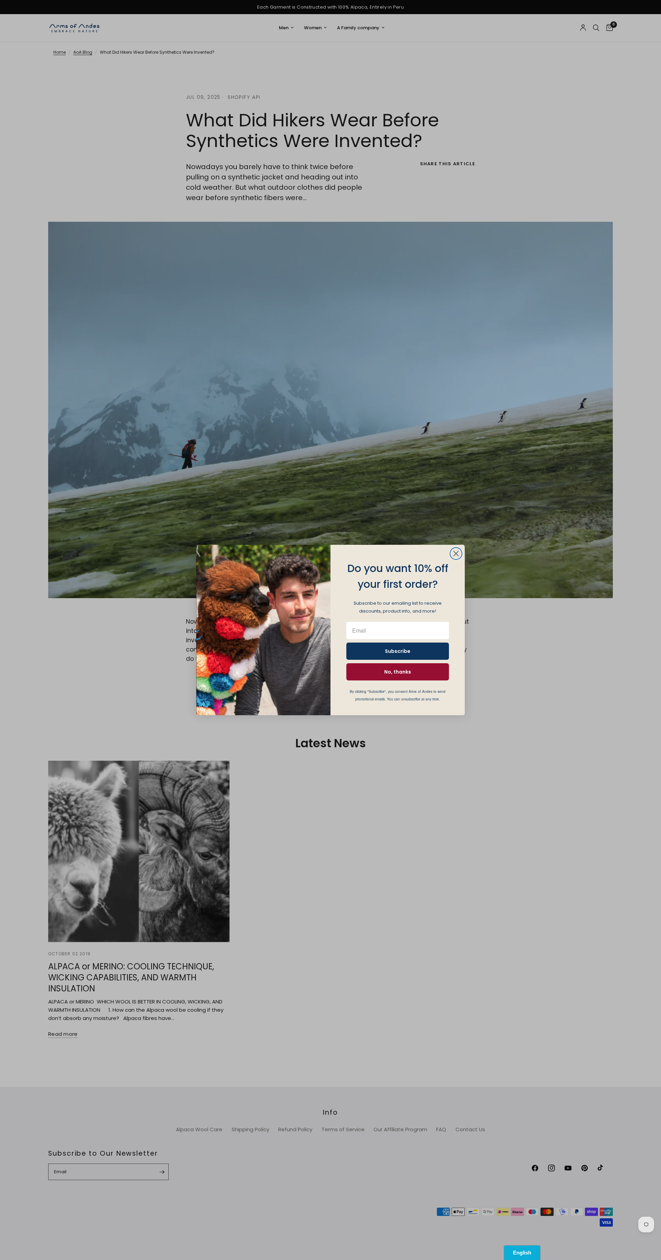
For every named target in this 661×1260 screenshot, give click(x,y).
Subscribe (397, 651)
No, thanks (397, 671)
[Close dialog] (456, 554)
